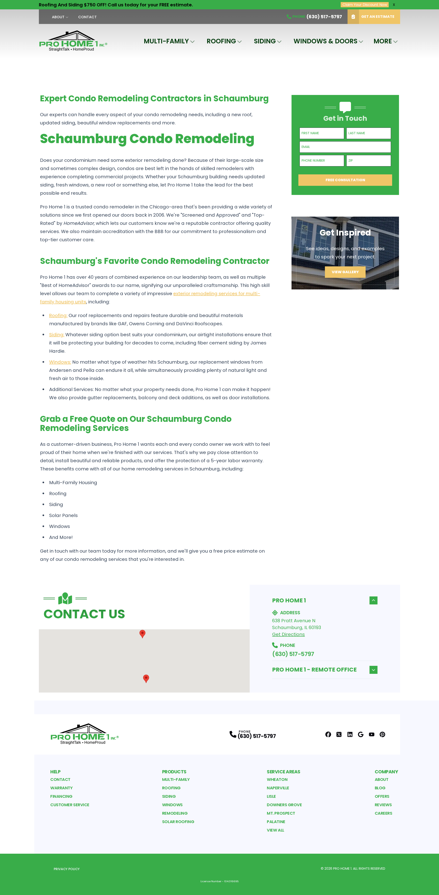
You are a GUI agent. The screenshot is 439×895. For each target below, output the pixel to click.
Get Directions (288, 634)
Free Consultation (345, 180)
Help (55, 772)
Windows (172, 805)
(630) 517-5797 (293, 654)
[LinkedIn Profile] (350, 734)
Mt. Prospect (281, 813)
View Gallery (345, 272)
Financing (61, 796)
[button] (142, 634)
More (383, 41)
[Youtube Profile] (372, 734)
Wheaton (277, 779)
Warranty (61, 788)
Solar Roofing (178, 821)
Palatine (276, 821)
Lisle (271, 796)
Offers (382, 796)
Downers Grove (284, 805)
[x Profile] (339, 734)
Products (174, 772)
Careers (383, 813)
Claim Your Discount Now (365, 4)
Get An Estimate (377, 16)
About (58, 17)
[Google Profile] (361, 734)
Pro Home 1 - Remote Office (314, 670)
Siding (265, 41)
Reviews (383, 805)
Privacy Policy (67, 869)
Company (386, 772)
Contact (87, 17)
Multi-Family (166, 41)
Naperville (278, 788)
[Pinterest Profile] (382, 734)
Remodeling (175, 813)
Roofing (221, 41)
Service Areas (283, 772)
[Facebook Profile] (328, 734)
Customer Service (69, 805)
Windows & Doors (325, 41)
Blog (380, 788)
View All (275, 830)
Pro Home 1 (289, 600)
